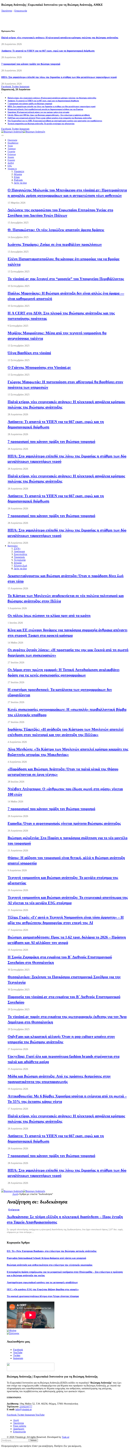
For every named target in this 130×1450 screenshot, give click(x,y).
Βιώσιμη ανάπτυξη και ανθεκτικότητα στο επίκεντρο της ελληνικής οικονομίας (49, 1265)
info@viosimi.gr (23, 1409)
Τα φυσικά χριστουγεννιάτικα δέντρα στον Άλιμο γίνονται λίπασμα (43, 1296)
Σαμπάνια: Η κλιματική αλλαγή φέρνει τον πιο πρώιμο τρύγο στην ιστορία (38, 112)
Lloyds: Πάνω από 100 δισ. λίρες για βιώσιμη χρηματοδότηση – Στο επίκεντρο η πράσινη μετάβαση (49, 115)
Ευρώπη (11, 160)
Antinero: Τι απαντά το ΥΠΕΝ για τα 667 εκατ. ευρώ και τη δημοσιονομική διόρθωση (47, 50)
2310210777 (26, 1406)
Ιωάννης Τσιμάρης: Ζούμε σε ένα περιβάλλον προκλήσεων (55, 244)
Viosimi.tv (12, 169)
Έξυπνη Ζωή (20, 565)
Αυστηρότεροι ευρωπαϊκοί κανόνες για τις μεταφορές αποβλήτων (42, 1282)
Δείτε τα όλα (20, 182)
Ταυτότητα (6, 10)
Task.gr (65, 1437)
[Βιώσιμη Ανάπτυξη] (23, 131)
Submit (33, 1440)
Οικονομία (12, 140)
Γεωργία (11, 151)
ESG (10, 166)
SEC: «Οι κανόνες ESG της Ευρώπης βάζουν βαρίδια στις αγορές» (43, 1289)
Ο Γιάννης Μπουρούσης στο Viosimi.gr (39, 367)
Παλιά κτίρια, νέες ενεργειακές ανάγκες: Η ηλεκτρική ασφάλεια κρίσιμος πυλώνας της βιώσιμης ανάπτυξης (59, 37)
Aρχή (16, 1420)
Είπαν (17, 177)
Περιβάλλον (13, 143)
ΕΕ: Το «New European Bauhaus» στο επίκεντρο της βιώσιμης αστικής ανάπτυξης (52, 1251)
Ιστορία (18, 562)
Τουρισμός (19, 557)
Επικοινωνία (20, 10)
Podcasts (18, 180)
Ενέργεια (12, 154)
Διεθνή (11, 163)
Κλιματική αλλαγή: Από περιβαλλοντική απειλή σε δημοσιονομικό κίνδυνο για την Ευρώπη (45, 109)
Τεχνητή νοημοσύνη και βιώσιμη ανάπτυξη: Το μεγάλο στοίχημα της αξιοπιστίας (41, 124)
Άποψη (11, 157)
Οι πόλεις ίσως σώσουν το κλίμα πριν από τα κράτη (49, 615)
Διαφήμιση (18, 1428)
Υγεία (10, 146)
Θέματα (18, 174)
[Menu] (2, 135)
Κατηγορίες (13, 546)
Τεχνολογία (20, 560)
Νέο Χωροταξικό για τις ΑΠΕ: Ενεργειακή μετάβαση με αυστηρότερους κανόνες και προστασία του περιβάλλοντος (55, 121)
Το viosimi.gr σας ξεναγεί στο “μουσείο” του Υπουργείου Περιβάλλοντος (66, 279)
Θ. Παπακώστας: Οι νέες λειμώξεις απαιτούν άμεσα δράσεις (56, 230)
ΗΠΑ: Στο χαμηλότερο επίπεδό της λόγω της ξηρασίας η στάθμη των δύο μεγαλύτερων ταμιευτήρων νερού (59, 77)
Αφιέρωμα (19, 551)
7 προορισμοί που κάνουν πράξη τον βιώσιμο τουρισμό (30, 64)
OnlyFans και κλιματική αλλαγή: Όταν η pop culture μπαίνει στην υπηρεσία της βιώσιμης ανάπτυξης (50, 118)
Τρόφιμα (12, 148)
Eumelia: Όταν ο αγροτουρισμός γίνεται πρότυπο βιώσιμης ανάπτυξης (64, 823)
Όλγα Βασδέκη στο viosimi (29, 353)
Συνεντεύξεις (20, 554)
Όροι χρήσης (19, 1426)
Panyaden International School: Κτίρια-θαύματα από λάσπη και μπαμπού (46, 1258)
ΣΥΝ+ (17, 548)
